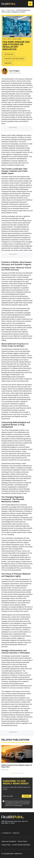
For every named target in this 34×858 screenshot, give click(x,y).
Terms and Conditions (8, 841)
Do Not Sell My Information (21, 845)
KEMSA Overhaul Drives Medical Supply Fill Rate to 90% (16, 766)
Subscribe (27, 796)
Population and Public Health (14, 58)
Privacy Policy (18, 805)
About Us (16, 833)
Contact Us (6, 833)
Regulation (8, 63)
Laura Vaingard (14, 71)
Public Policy (10, 10)
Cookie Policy (6, 845)
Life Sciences (8, 54)
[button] (10, 773)
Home (3, 10)
